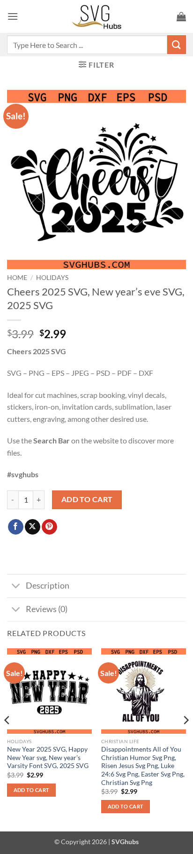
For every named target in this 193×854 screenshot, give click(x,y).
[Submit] (176, 44)
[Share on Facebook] (15, 527)
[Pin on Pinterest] (49, 527)
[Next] (185, 739)
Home (17, 277)
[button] (12, 16)
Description (47, 585)
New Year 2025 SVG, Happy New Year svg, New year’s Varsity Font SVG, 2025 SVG (48, 757)
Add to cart (87, 499)
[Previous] (7, 739)
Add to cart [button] (32, 790)
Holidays (52, 277)
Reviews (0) (46, 609)
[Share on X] (32, 527)
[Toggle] (16, 587)
